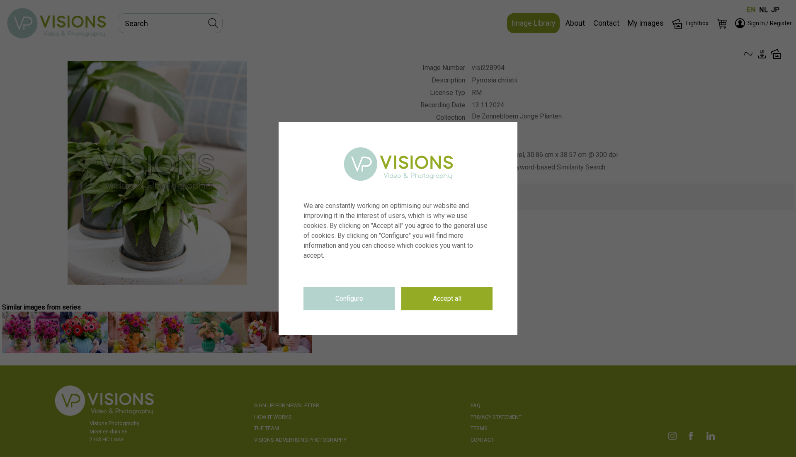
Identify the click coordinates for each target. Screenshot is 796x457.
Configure (349, 298)
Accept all (447, 298)
